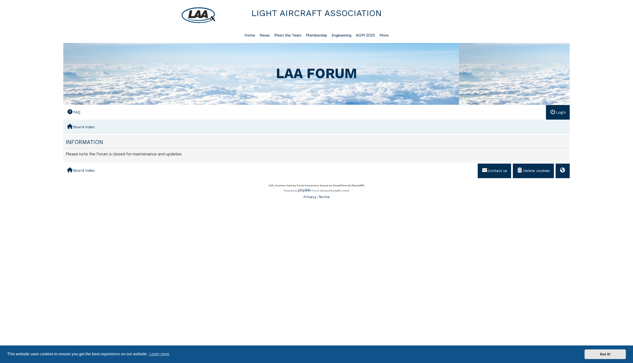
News (265, 35)
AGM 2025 (365, 35)
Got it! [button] (605, 354)
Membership (316, 35)
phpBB (304, 190)
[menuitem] (73, 112)
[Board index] (140, 15)
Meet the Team (287, 35)
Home (250, 35)
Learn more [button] (159, 354)
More (384, 35)
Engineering (341, 35)
